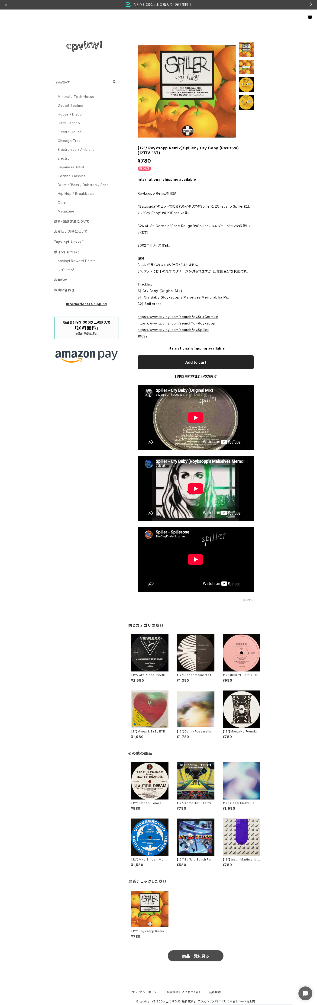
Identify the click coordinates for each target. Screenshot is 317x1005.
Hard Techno (69, 123)
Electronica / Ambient (76, 149)
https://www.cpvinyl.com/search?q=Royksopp (176, 323)
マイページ (66, 270)
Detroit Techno (70, 105)
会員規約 (215, 992)
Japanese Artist (71, 167)
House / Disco (70, 114)
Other (62, 202)
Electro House (70, 132)
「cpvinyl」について (69, 242)
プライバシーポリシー (145, 992)
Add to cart (195, 362)
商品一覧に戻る (195, 956)
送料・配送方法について (71, 221)
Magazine (66, 211)
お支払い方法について (70, 232)
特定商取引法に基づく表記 (184, 992)
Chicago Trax (69, 141)
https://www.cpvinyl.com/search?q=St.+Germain (178, 317)
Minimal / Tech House (76, 97)
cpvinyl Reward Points (77, 261)
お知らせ (60, 280)
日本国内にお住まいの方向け (196, 376)
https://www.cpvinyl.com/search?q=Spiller (173, 330)
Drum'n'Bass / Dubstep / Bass (83, 185)
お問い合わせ (64, 290)
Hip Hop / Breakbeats (76, 194)
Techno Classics (72, 176)
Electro (64, 158)
